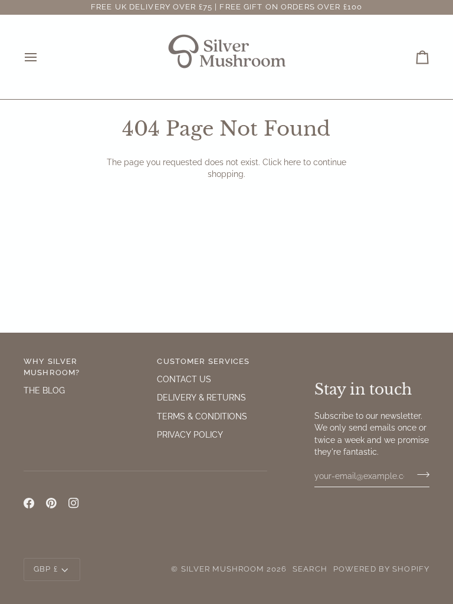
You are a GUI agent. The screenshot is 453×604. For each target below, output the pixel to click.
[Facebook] (29, 503)
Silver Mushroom (222, 568)
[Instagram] (73, 503)
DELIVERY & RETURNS (201, 397)
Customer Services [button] (203, 361)
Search (310, 568)
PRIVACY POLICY (190, 434)
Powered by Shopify (381, 568)
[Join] (419, 474)
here (292, 162)
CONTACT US (184, 379)
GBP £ (46, 568)
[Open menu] (41, 57)
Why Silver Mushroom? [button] (52, 367)
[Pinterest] (51, 503)
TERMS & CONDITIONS (202, 416)
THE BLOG (44, 390)
